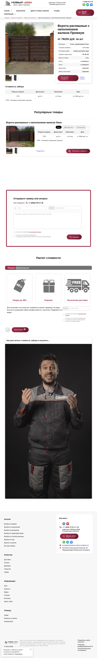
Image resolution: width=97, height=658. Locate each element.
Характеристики (68, 127)
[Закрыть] (30, 649)
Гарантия (7, 569)
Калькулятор (20, 11)
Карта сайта (8, 601)
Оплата (6, 563)
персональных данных (35, 232)
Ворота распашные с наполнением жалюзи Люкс (34, 122)
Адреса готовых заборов (40, 11)
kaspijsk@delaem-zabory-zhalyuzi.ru (75, 545)
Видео (6, 592)
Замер (6, 572)
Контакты (7, 598)
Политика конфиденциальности (85, 645)
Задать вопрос (82, 78)
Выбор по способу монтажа (14, 536)
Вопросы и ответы (10, 618)
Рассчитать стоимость (65, 78)
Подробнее (18, 654)
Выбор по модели (10, 524)
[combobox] (52, 208)
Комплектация (81, 127)
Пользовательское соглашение (84, 649)
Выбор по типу (9, 539)
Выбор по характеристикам (13, 533)
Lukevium (81, 642)
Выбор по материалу (11, 530)
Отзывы (57, 11)
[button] (6, 114)
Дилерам (7, 566)
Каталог (7, 11)
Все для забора (9, 546)
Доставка (7, 559)
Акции (6, 615)
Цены (58, 127)
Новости (7, 589)
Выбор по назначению (12, 527)
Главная (6, 18)
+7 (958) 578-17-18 (88, 1)
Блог (5, 586)
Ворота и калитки (16, 18)
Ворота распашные (30, 18)
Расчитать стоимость (79, 151)
